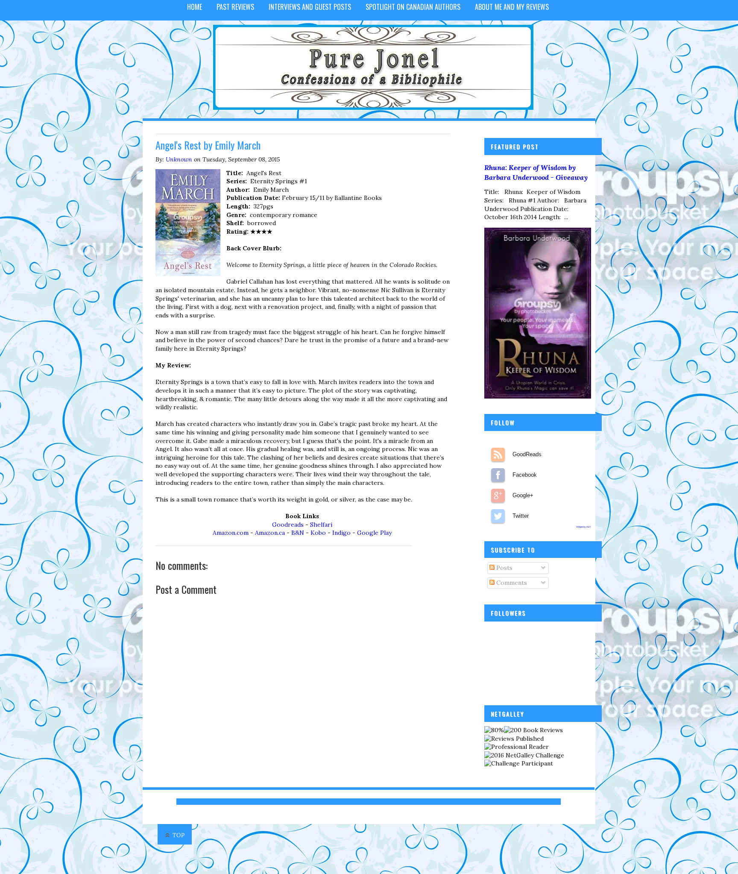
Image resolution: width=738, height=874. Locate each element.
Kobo (318, 533)
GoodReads (498, 454)
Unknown (179, 159)
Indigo (341, 533)
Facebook (498, 475)
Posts (503, 568)
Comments (511, 583)
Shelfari (321, 524)
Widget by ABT (583, 526)
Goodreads (288, 524)
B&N (297, 533)
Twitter (498, 516)
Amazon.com (231, 533)
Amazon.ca (270, 533)
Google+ (498, 495)
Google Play (374, 533)
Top (179, 835)
